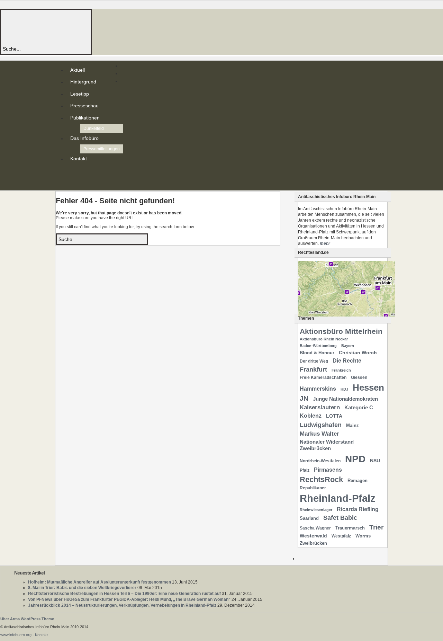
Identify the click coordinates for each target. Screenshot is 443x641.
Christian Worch (358, 352)
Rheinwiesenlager (316, 510)
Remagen (357, 480)
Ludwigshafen (321, 424)
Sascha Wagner (315, 528)
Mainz (352, 425)
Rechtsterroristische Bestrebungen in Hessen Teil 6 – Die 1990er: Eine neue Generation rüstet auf (124, 593)
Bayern (347, 346)
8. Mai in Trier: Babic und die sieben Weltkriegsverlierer (82, 587)
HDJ (344, 389)
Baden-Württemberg (318, 346)
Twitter (71, 178)
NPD (355, 459)
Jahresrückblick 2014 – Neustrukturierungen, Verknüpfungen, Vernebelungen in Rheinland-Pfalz (122, 605)
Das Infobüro (84, 138)
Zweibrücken (313, 543)
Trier (376, 527)
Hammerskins (318, 389)
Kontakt (78, 158)
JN (304, 398)
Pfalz (304, 470)
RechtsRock (321, 479)
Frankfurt (313, 369)
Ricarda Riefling (358, 509)
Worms (363, 535)
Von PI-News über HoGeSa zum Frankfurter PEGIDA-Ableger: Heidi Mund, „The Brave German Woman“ (129, 599)
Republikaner (313, 488)
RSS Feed (71, 172)
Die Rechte (347, 360)
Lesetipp (79, 94)
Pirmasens (328, 470)
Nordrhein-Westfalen (320, 461)
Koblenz (311, 416)
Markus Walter (319, 433)
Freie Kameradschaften (323, 377)
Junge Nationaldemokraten (345, 399)
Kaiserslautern (320, 407)
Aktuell (77, 70)
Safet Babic (340, 517)
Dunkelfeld (93, 128)
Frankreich (341, 370)
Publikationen (85, 118)
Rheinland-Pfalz (338, 498)
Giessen (359, 377)
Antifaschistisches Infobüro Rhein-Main (96, 27)
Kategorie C (358, 407)
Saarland (309, 518)
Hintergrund (83, 81)
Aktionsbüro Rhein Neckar (324, 339)
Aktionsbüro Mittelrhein (341, 331)
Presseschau (84, 105)
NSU (375, 460)
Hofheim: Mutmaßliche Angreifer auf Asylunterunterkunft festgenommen (99, 582)
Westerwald (313, 535)
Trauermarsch (350, 528)
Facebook (71, 183)
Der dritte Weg (314, 361)
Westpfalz (341, 536)
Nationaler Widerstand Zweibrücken (327, 445)
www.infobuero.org (15, 635)
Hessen (368, 387)
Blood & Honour (317, 352)
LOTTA (334, 416)
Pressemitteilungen (101, 148)
